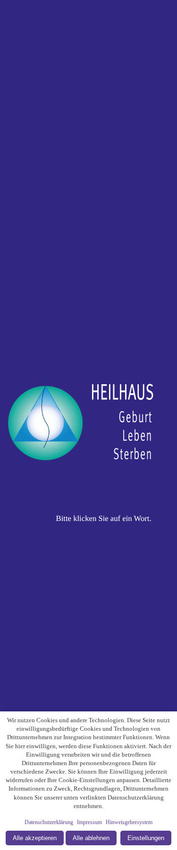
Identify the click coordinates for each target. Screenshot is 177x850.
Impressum (89, 822)
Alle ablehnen (91, 838)
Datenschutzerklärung (49, 822)
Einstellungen (145, 838)
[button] (88, 425)
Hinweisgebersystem (129, 822)
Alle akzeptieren (35, 838)
